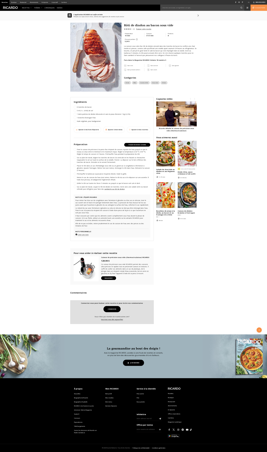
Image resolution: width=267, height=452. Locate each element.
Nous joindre (141, 402)
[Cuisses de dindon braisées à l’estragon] (187, 195)
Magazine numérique (174, 422)
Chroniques (50, 8)
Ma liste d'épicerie (111, 406)
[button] (241, 7)
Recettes (5, 2)
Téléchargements (79, 426)
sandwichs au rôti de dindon (114, 189)
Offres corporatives (174, 414)
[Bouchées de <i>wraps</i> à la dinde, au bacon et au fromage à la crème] (165, 195)
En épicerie (45, 2)
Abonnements (34, 2)
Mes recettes (109, 398)
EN (249, 2)
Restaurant (23, 2)
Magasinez (109, 278)
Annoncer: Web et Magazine (83, 410)
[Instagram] (178, 429)
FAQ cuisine (140, 394)
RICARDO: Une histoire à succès (84, 406)
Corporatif (55, 2)
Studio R (76, 414)
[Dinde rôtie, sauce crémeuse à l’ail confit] (187, 153)
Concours (77, 418)
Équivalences (78, 422)
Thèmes (37, 8)
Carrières (64, 2)
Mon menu (108, 402)
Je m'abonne (134, 363)
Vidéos (59, 8)
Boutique (14, 2)
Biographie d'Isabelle (80, 402)
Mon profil (108, 394)
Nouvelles (77, 394)
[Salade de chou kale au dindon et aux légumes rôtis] (165, 153)
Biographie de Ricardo (81, 398)
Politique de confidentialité (141, 448)
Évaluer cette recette (143, 29)
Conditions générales (158, 448)
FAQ (138, 398)
